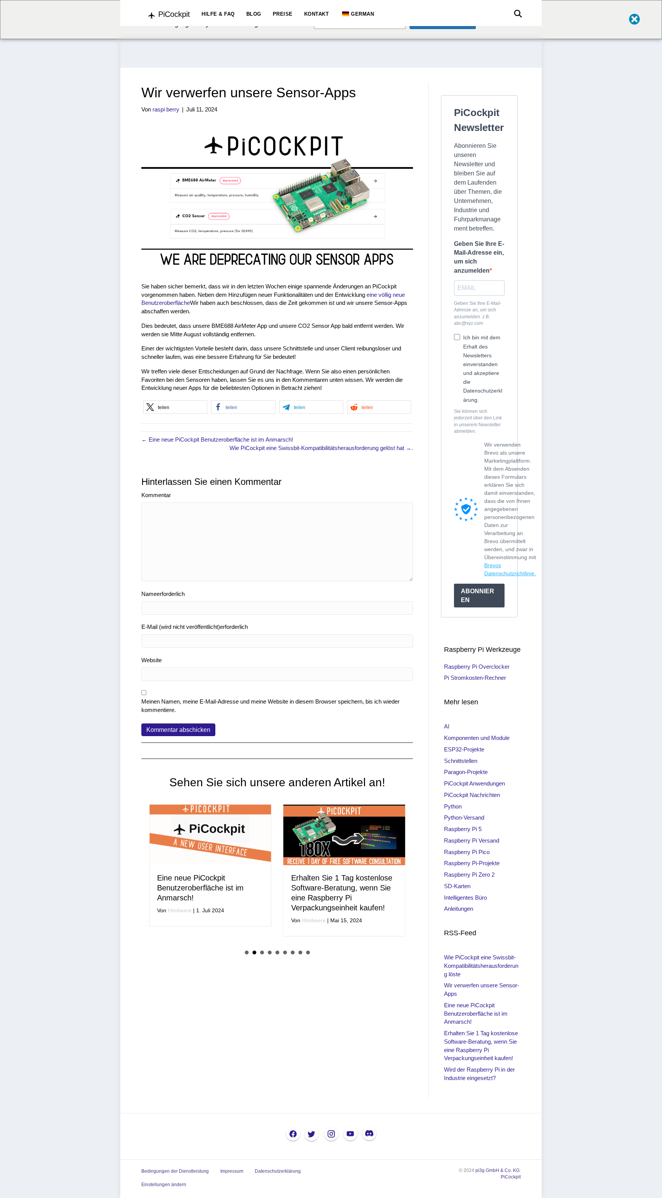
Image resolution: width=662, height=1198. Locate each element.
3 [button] (262, 952)
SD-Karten (457, 886)
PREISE (283, 14)
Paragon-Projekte (466, 772)
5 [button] (277, 952)
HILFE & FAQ (218, 14)
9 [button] (308, 952)
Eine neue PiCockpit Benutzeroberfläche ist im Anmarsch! (200, 888)
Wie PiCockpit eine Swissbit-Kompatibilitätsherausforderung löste (481, 965)
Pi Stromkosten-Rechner (475, 677)
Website (151, 660)
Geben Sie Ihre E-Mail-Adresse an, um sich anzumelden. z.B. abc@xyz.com (477, 313)
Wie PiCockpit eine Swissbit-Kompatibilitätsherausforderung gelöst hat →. (321, 448)
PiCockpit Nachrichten (472, 795)
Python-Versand (464, 817)
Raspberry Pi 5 (463, 829)
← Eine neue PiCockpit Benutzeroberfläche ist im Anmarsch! (217, 439)
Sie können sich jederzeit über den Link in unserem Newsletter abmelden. (478, 421)
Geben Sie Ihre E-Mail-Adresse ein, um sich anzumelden (479, 257)
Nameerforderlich (163, 594)
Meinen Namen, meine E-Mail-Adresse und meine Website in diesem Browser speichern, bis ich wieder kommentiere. (270, 705)
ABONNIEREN (477, 595)
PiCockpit (511, 1177)
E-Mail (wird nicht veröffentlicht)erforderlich (194, 627)
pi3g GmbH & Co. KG (497, 1170)
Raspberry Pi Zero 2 (469, 874)
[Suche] (516, 14)
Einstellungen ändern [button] (163, 1184)
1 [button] (247, 952)
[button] (175, 407)
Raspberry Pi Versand (471, 840)
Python (453, 806)
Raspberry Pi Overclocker (477, 666)
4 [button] (270, 952)
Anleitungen (458, 908)
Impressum (231, 1171)
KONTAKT (316, 14)
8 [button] (300, 952)
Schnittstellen (460, 761)
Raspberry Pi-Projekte (472, 863)
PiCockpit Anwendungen (474, 783)
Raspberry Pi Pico (467, 852)
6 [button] (285, 952)
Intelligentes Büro (465, 897)
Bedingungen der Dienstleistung (175, 1171)
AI (446, 726)
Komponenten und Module (477, 738)
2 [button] (254, 952)
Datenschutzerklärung (278, 1171)
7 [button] (293, 952)
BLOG (253, 14)
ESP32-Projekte (464, 749)
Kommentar (156, 495)
